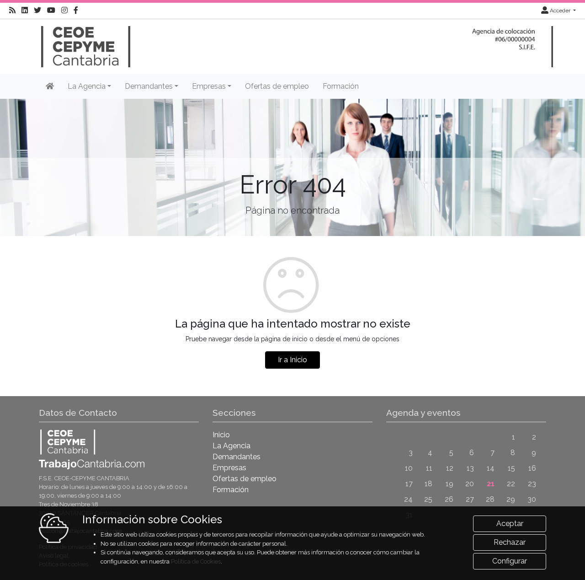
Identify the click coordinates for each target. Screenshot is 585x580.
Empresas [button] (209, 86)
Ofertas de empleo (277, 86)
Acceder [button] (560, 10)
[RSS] (12, 10)
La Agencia (231, 445)
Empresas (229, 467)
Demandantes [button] (149, 86)
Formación (341, 86)
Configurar (509, 561)
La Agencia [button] (87, 86)
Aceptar (509, 523)
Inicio (221, 434)
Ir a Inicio (292, 359)
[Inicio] (84, 42)
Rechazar (510, 542)
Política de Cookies (196, 561)
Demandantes (237, 456)
